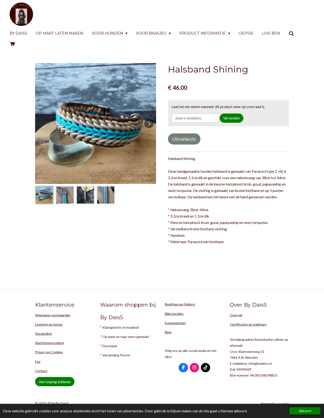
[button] (44, 195)
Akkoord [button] (305, 411)
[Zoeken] (291, 33)
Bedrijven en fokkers (180, 304)
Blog (168, 332)
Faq (37, 361)
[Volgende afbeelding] (149, 123)
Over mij (236, 315)
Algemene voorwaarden (52, 315)
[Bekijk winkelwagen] (12, 44)
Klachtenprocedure (49, 343)
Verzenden (231, 118)
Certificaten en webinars (248, 324)
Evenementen (175, 323)
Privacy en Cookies (49, 352)
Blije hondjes (174, 314)
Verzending (43, 334)
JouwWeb (282, 403)
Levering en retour (49, 324)
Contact (41, 371)
